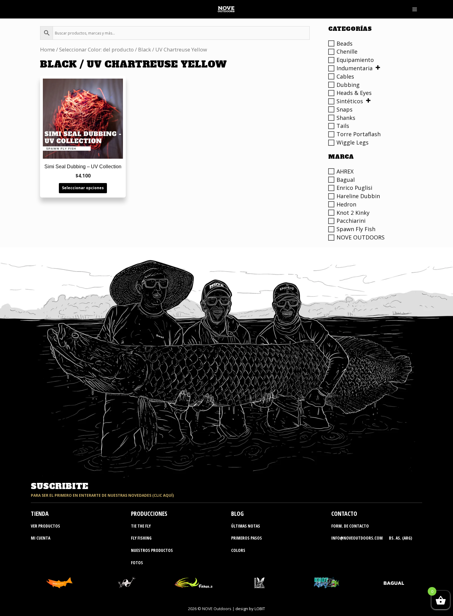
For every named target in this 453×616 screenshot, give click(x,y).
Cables (345, 76)
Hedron (346, 204)
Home (47, 49)
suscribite (59, 486)
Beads (345, 43)
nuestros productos (152, 550)
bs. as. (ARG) (400, 538)
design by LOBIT (250, 608)
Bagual (346, 179)
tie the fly (141, 526)
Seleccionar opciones (83, 187)
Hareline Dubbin (358, 196)
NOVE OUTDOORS (361, 237)
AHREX (345, 171)
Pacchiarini (351, 220)
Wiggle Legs (353, 142)
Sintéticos (350, 101)
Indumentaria (355, 68)
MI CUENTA (40, 538)
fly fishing (141, 538)
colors (238, 550)
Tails (343, 125)
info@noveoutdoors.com (357, 538)
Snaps (345, 109)
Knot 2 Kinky (353, 212)
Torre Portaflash (359, 134)
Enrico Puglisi (354, 187)
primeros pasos (246, 538)
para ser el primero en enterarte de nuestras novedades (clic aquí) (102, 495)
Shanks (346, 117)
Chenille (347, 51)
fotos (137, 562)
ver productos (45, 526)
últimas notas (245, 526)
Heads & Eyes (354, 92)
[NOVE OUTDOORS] (226, 9)
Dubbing (348, 84)
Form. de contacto (350, 526)
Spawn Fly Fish (356, 229)
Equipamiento (355, 59)
